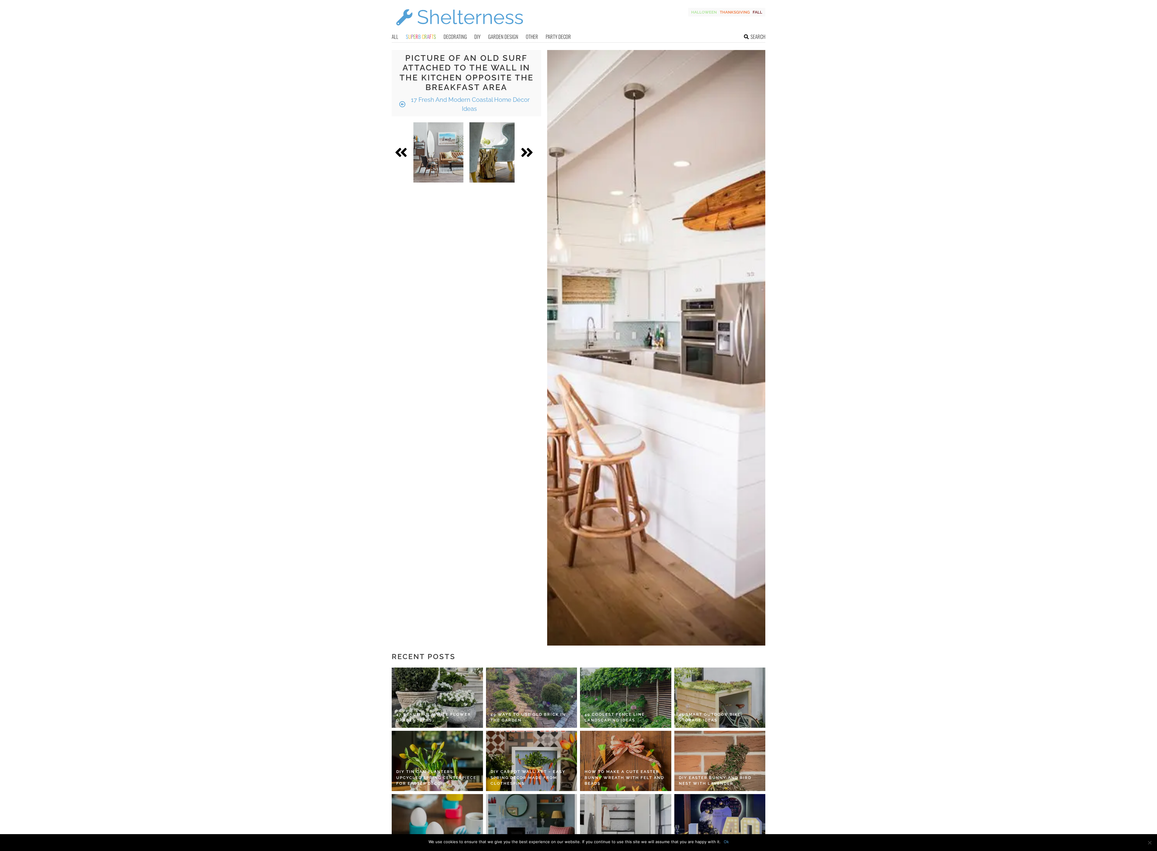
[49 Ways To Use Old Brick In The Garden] (531, 698)
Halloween (704, 12)
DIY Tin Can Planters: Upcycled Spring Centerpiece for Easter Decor (436, 777)
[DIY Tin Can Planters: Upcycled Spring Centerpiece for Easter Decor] (437, 761)
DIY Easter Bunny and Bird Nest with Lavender (715, 780)
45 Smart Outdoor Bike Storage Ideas (710, 717)
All (395, 36)
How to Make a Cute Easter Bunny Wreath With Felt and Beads (624, 777)
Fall (757, 12)
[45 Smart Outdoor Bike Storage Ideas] (720, 698)
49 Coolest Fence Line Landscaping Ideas (615, 717)
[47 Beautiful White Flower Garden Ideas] (437, 698)
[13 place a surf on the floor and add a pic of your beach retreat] (438, 152)
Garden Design (503, 36)
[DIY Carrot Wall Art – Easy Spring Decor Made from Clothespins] (531, 761)
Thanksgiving (735, 12)
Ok (726, 841)
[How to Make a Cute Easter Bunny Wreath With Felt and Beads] (625, 761)
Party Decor (558, 36)
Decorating (455, 36)
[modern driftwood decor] (492, 152)
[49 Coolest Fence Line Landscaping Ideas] (625, 698)
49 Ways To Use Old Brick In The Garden (528, 717)
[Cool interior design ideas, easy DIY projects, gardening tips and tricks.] (459, 29)
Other (532, 36)
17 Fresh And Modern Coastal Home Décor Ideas (469, 104)
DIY (477, 36)
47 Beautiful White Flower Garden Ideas (433, 717)
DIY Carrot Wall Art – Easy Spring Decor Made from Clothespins (528, 777)
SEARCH (758, 36)
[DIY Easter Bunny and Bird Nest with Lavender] (720, 761)
